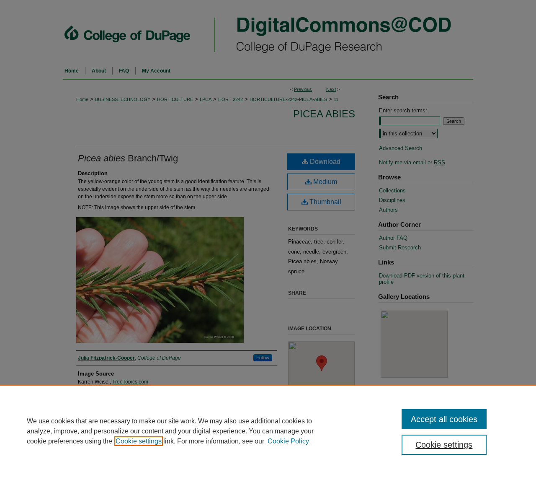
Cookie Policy (288, 441)
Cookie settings (139, 441)
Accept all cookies (444, 419)
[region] (268, 431)
